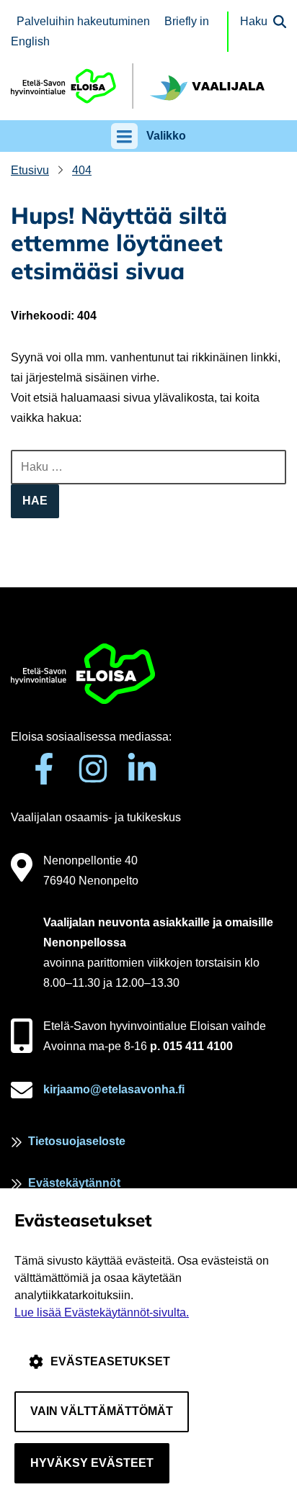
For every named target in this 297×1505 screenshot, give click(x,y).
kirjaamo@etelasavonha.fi (114, 1089)
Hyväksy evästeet (92, 1463)
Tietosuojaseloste (76, 1141)
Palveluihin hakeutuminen (83, 21)
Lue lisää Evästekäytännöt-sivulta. (101, 1312)
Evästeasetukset (110, 1361)
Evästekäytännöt (74, 1183)
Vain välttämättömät (101, 1411)
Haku (253, 21)
